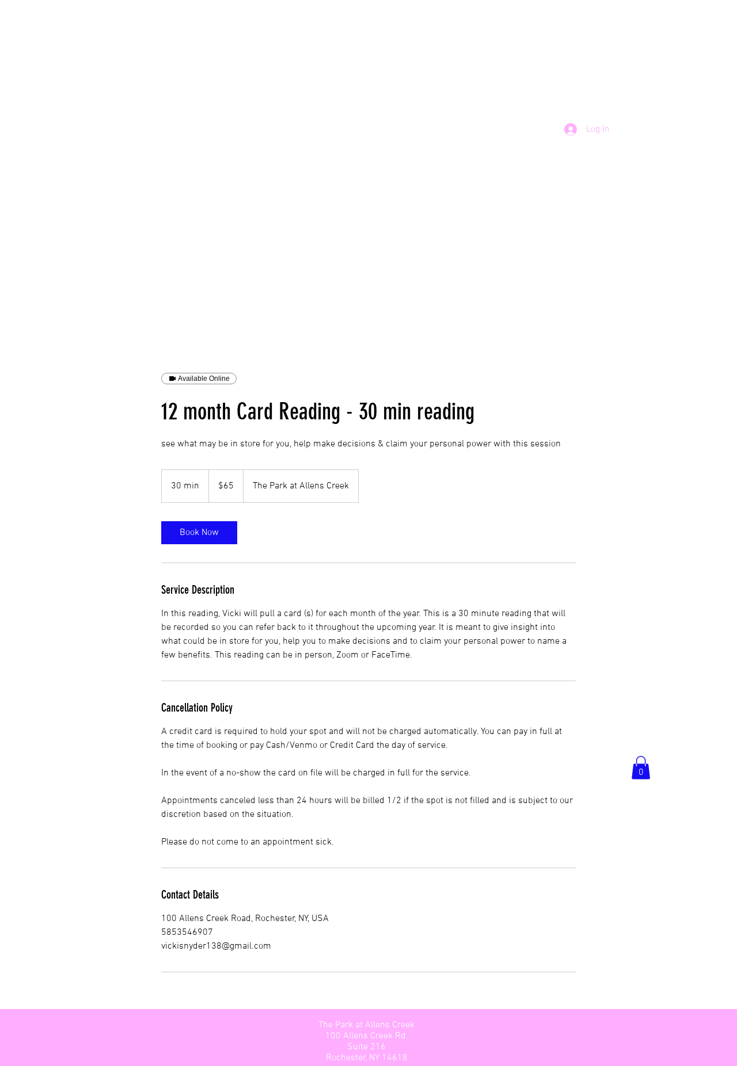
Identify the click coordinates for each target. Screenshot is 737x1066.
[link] (199, 532)
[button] (641, 768)
